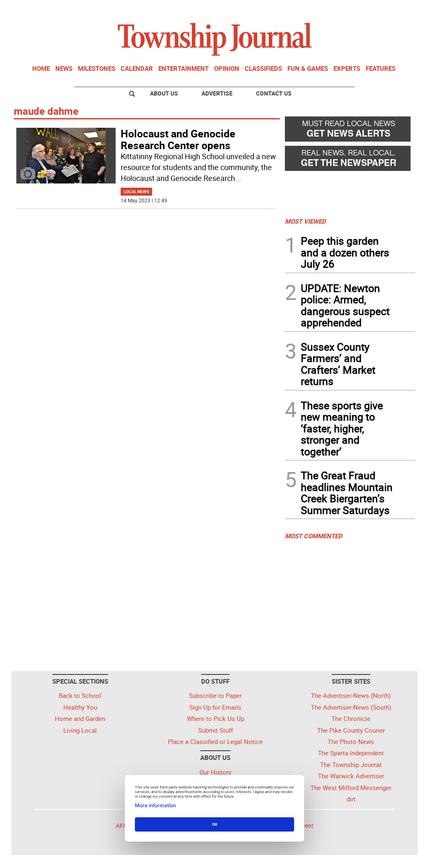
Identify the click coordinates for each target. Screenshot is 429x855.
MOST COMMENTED (313, 536)
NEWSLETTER (348, 9)
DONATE (394, 9)
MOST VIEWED (305, 221)
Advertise (217, 93)
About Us (164, 93)
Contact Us (274, 93)
